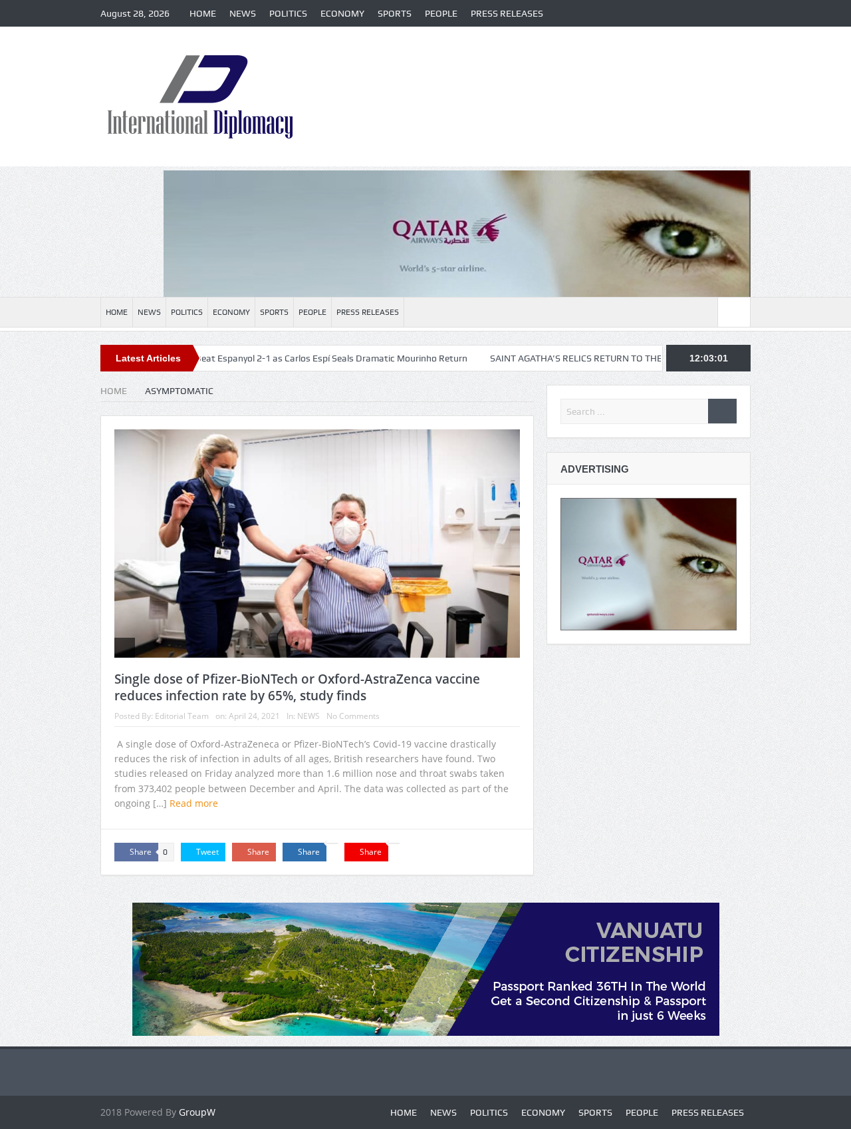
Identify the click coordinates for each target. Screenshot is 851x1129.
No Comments (353, 716)
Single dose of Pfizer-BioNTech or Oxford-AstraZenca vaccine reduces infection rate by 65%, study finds (297, 687)
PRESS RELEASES (507, 13)
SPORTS (395, 13)
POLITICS (288, 13)
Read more (195, 803)
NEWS (242, 13)
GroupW (197, 1112)
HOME (202, 13)
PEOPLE (441, 13)
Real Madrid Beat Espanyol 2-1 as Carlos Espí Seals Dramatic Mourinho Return (267, 358)
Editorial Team (182, 716)
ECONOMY (342, 13)
